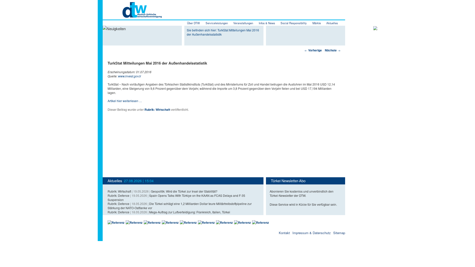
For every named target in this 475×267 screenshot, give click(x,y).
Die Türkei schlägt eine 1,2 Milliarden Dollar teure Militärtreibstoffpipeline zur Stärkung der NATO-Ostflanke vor (180, 205)
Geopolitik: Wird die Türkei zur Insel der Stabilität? (184, 191)
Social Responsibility (294, 23)
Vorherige (313, 50)
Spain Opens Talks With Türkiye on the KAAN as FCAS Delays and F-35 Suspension (176, 197)
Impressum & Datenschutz (311, 232)
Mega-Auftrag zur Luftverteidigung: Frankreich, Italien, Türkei (189, 212)
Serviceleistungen (217, 23)
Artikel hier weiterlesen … (125, 101)
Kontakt (284, 232)
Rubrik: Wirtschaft (157, 109)
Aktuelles (332, 23)
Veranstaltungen (243, 23)
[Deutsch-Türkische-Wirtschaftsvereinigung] (132, 15)
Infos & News (267, 23)
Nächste (332, 50)
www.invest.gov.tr (129, 76)
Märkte (316, 23)
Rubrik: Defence (118, 195)
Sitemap (339, 232)
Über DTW (193, 23)
